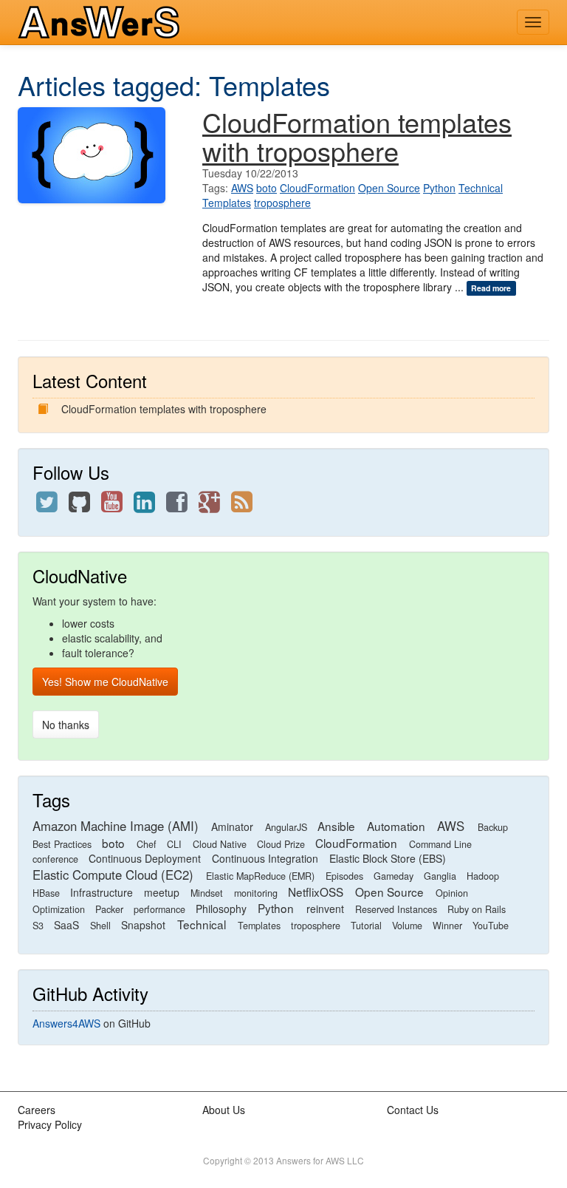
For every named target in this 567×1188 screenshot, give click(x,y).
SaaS (66, 924)
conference (55, 859)
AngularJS (286, 827)
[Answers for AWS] (102, 22)
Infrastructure (101, 892)
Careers (36, 1109)
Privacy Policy (50, 1124)
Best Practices (62, 844)
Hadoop (483, 876)
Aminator (232, 826)
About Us (223, 1109)
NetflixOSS (315, 891)
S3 (38, 925)
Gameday (393, 876)
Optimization (58, 909)
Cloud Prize (281, 844)
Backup (493, 827)
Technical (480, 187)
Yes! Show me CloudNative (105, 681)
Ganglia (440, 876)
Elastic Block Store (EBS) (387, 858)
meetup (161, 892)
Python (439, 187)
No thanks (65, 724)
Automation (396, 826)
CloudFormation (317, 187)
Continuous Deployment (145, 858)
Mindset (206, 893)
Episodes (344, 876)
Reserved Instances (396, 909)
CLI (174, 844)
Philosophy (221, 908)
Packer (109, 909)
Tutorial (366, 925)
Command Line (440, 844)
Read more (491, 287)
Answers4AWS (66, 1023)
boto (266, 187)
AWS (242, 187)
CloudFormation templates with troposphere (357, 136)
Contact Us (413, 1109)
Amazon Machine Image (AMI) (115, 826)
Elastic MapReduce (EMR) (260, 876)
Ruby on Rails (476, 909)
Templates (226, 202)
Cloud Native (220, 844)
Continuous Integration (265, 858)
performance (159, 909)
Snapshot (143, 924)
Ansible (336, 826)
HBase (46, 893)
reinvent (325, 908)
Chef (147, 844)
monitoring (256, 893)
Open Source (389, 187)
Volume (407, 925)
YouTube (490, 925)
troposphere (282, 202)
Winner (447, 925)
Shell (100, 925)
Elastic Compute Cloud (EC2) (112, 874)
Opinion (452, 893)
